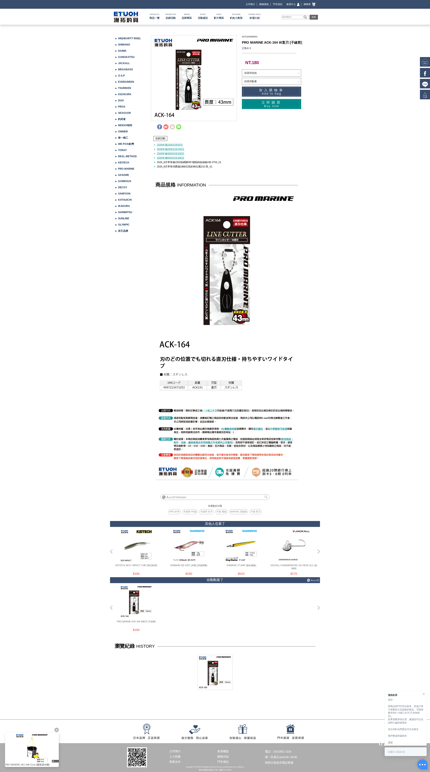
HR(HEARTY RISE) (129, 38)
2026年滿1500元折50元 (170, 144)
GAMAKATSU (126, 57)
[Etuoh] (125, 16)
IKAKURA (124, 206)
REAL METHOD (127, 156)
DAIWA (122, 50)
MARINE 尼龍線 (238, 511)
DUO (121, 100)
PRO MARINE (126, 168)
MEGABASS (125, 69)
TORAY (122, 150)
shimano (181, 497)
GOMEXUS (124, 181)
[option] (194, 78)
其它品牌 (123, 230)
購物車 (309, 4)
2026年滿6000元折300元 (170, 157)
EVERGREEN (126, 81)
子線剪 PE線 (190, 511)
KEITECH (123, 162)
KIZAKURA (124, 94)
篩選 (314, 17)
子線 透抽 (221, 511)
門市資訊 (277, 4)
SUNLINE (123, 218)
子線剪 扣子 (206, 511)
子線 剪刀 (256, 511)
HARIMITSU (125, 212)
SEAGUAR (124, 112)
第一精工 (123, 137)
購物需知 (264, 4)
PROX (121, 106)
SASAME (123, 174)
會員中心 (291, 4)
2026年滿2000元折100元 (170, 149)
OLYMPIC (124, 224)
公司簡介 (250, 4)
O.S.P (121, 75)
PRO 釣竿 (174, 511)
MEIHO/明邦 (125, 125)
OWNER (123, 131)
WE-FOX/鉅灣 (126, 143)
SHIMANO (124, 44)
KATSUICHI (125, 199)
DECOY (122, 187)
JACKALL (124, 63)
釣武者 (122, 119)
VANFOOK (124, 193)
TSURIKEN (124, 88)
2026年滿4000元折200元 (170, 153)
